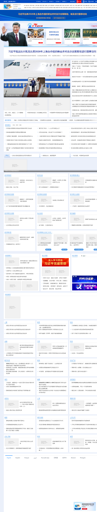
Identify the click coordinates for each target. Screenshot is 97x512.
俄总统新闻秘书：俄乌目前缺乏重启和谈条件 (83, 132)
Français (26, 466)
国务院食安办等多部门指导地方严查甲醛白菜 (18, 399)
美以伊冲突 (58, 288)
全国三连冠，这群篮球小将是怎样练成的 (21, 279)
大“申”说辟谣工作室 (79, 249)
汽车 (28, 7)
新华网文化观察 (75, 194)
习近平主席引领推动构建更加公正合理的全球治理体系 (76, 55)
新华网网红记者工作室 (44, 232)
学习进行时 (26, 5)
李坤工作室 (64, 249)
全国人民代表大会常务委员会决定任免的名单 (18, 329)
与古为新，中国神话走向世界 (81, 155)
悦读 (79, 7)
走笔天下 (65, 286)
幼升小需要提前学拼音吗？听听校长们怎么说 (51, 329)
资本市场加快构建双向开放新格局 (81, 429)
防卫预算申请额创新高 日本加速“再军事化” (83, 187)
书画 (76, 5)
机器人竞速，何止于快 (12, 187)
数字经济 (42, 7)
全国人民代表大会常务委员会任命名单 (16, 325)
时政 (33, 5)
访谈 (84, 5)
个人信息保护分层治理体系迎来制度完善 (82, 329)
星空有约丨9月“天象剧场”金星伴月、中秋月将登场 (19, 273)
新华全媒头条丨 (24, 260)
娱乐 (74, 7)
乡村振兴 (51, 7)
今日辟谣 (41, 380)
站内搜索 (92, 1)
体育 (71, 5)
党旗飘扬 (45, 280)
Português (83, 466)
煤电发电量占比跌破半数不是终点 (15, 429)
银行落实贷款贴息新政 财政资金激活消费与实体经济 (26, 356)
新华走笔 (59, 286)
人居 (38, 407)
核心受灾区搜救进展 (85, 92)
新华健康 (72, 213)
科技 (63, 5)
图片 (89, 5)
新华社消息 (46, 286)
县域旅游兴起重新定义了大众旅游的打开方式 (51, 429)
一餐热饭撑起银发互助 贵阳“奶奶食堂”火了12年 (19, 144)
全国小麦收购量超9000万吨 (13, 395)
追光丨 (8, 279)
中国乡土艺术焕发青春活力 (12, 170)
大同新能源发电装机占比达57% (14, 433)
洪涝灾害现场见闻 (79, 106)
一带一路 (85, 7)
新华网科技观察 (42, 194)
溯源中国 (58, 7)
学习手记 (58, 42)
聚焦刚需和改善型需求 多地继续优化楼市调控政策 (52, 419)
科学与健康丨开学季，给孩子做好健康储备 (50, 333)
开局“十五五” (46, 278)
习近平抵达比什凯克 (12, 95)
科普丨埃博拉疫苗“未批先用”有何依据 (16, 276)
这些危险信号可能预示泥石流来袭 (54, 380)
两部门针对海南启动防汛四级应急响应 (86, 104)
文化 (73, 5)
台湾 (49, 5)
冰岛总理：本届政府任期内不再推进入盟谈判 (83, 140)
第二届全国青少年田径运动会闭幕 (81, 457)
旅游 (64, 7)
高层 (31, 5)
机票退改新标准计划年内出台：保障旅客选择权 (51, 437)
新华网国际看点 (75, 175)
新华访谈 (40, 175)
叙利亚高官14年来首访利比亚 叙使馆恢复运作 (83, 136)
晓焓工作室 (48, 249)
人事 (36, 5)
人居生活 (34, 7)
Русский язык (45, 466)
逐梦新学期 (86, 39)
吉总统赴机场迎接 (42, 55)
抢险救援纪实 (75, 92)
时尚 (76, 7)
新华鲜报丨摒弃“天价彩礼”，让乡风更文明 (50, 372)
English (9, 466)
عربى (35, 466)
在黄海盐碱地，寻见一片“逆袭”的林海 (82, 395)
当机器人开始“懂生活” (58, 200)
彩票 (71, 7)
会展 (69, 7)
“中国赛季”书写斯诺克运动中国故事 (59, 112)
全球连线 (57, 5)
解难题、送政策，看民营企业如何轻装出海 (83, 86)
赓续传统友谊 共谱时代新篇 (53, 39)
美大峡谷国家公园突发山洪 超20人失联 (81, 148)
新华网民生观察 (9, 213)
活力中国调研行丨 (77, 100)
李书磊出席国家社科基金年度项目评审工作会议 (19, 128)
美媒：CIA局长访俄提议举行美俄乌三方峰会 (26, 120)
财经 (41, 5)
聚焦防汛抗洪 (62, 283)
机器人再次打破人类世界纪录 (14, 419)
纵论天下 (45, 288)
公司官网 (15, 6)
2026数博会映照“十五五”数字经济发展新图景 (84, 81)
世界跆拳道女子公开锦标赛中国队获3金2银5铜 (51, 144)
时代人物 (58, 280)
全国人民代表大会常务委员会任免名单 (16, 333)
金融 (25, 7)
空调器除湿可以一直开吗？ (13, 244)
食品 (30, 7)
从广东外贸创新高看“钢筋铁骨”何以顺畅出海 (18, 206)
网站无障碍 (72, 1)
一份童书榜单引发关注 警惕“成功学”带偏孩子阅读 (52, 136)
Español (18, 466)
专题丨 (74, 66)
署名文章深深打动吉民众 (87, 63)
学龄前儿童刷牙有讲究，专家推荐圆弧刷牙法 (51, 140)
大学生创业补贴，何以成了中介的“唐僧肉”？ (51, 132)
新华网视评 (8, 175)
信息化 (37, 7)
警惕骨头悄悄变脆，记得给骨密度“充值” (82, 225)
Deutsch (73, 466)
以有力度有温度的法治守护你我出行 (22, 155)
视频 (86, 5)
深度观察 (8, 255)
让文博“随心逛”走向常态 (12, 225)
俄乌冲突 (51, 288)
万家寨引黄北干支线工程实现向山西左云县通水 (19, 140)
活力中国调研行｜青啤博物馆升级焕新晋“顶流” (18, 457)
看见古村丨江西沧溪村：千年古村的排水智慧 (84, 399)
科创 (66, 5)
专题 (94, 55)
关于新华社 (38, 1)
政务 (91, 5)
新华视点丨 (9, 268)
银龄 (55, 7)
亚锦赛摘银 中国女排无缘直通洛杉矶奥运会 (50, 148)
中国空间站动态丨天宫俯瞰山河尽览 (37, 112)
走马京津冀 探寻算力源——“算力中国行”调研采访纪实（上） (27, 413)
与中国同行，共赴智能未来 (46, 206)
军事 (81, 5)
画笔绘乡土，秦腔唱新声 (49, 155)
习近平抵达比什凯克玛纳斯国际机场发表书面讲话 (22, 55)
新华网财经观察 (9, 194)
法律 (94, 5)
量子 (68, 5)
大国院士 (65, 280)
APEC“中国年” (63, 278)
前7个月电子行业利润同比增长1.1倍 (81, 333)
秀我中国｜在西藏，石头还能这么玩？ (82, 376)
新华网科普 (8, 232)
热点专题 (44, 255)
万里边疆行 (46, 283)
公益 (81, 7)
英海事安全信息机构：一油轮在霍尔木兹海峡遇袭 (53, 120)
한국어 (64, 466)
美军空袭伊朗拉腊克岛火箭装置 (84, 114)
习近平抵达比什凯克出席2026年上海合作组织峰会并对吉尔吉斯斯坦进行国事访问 (52, 51)
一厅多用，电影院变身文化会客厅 (81, 206)
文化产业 (72, 369)
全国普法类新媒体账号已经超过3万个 (49, 376)
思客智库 (52, 5)
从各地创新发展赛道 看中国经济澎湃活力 (23, 268)
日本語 (56, 466)
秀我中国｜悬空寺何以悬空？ (79, 380)
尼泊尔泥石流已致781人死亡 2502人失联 (82, 128)
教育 (61, 5)
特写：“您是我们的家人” (54, 55)
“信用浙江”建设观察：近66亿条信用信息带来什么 (19, 136)
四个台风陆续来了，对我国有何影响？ (49, 187)
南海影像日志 (54, 283)
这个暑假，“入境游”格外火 (46, 225)
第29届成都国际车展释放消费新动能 (16, 132)
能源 (66, 7)
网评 (44, 5)
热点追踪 (40, 213)
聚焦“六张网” (54, 278)
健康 (79, 5)
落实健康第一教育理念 (70, 39)
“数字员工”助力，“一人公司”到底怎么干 (49, 128)
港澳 (46, 5)
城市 (62, 7)
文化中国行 (52, 280)
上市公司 (93, 7)
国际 (38, 5)
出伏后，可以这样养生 (78, 361)
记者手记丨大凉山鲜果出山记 (14, 270)
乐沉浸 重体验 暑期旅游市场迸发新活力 (49, 433)
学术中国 (46, 7)
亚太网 (89, 7)
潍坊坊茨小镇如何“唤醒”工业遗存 (80, 419)
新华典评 (53, 286)
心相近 (40, 42)
